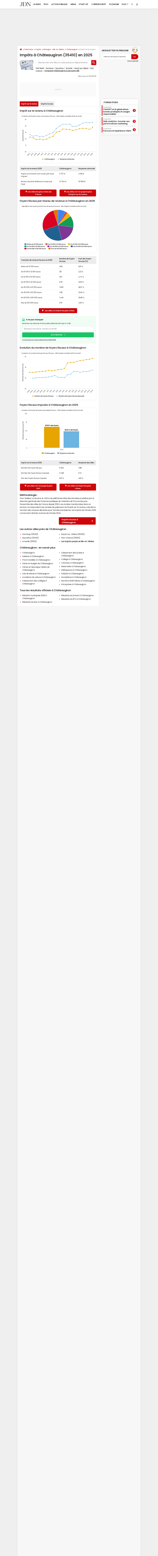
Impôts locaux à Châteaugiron (70, 520)
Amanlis (69, 68)
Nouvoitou (59, 68)
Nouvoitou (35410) (30, 538)
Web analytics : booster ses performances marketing (116, 121)
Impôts (38, 49)
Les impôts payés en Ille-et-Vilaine (77, 541)
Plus (124, 4)
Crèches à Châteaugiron (72, 563)
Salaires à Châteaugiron (33, 556)
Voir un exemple (132, 61)
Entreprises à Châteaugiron (73, 584)
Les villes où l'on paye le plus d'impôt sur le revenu (79, 193)
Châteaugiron (72, 49)
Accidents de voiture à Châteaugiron (39, 577)
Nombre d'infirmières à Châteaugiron (78, 581)
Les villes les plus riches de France (39, 193)
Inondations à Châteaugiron (74, 577)
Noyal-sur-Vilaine (81, 68)
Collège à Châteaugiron (72, 559)
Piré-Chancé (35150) (70, 538)
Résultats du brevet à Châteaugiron (77, 595)
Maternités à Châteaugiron (73, 566)
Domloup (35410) (30, 534)
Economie (114, 4)
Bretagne (47, 49)
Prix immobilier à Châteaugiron (36, 560)
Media (73, 4)
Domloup (49, 68)
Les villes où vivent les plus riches (59, 311)
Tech (45, 4)
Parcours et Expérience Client (117, 130)
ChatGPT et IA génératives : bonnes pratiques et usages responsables (116, 110)
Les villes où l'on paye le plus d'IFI (39, 487)
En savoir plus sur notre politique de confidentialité (39, 340)
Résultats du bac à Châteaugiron (37, 602)
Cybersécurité (98, 4)
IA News (37, 4)
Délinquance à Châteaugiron (74, 570)
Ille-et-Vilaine (58, 49)
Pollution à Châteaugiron (72, 574)
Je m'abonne (56, 335)
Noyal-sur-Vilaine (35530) (73, 534)
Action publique (59, 4)
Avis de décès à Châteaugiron (35, 574)
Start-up (83, 4)
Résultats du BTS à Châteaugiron (76, 599)
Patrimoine (28, 49)
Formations (111, 102)
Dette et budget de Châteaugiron (37, 563)
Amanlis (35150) (29, 541)
